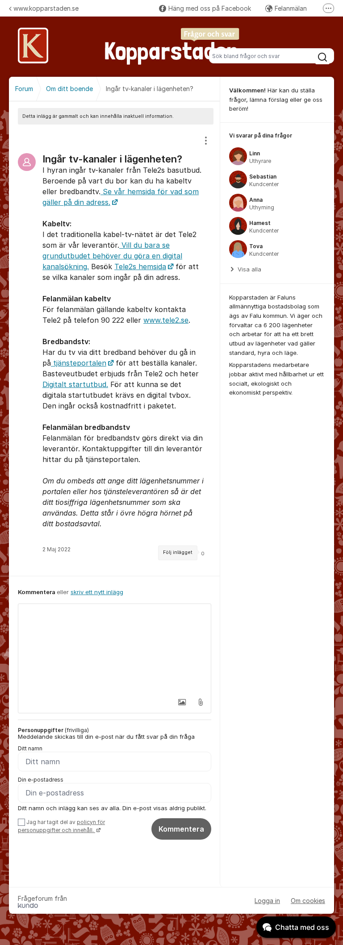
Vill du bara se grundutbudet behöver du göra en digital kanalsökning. (112, 256)
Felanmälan (291, 8)
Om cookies (308, 900)
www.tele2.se (165, 320)
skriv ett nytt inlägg (97, 591)
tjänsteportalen (78, 362)
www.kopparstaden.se (46, 8)
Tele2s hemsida (140, 266)
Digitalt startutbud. (75, 384)
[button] (181, 702)
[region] (114, 350)
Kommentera (181, 828)
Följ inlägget (177, 552)
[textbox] (114, 648)
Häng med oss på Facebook (209, 8)
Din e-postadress (40, 779)
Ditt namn (30, 748)
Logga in (267, 900)
